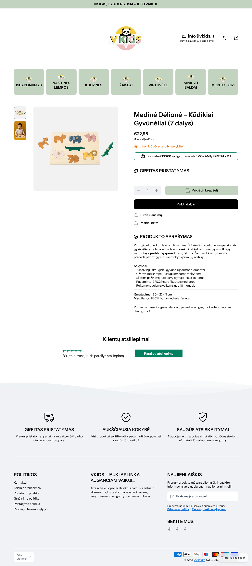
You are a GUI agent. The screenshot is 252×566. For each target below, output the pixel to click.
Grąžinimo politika (26, 498)
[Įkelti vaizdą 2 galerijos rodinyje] (20, 130)
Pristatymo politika (27, 504)
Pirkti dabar (186, 204)
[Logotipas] (126, 38)
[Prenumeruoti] (233, 496)
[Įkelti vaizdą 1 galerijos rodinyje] (20, 113)
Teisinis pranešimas (27, 488)
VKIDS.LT (199, 560)
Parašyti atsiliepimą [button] (158, 353)
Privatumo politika (26, 493)
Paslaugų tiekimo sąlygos (31, 509)
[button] (146, 223)
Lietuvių (22, 558)
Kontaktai (20, 482)
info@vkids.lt (201, 36)
